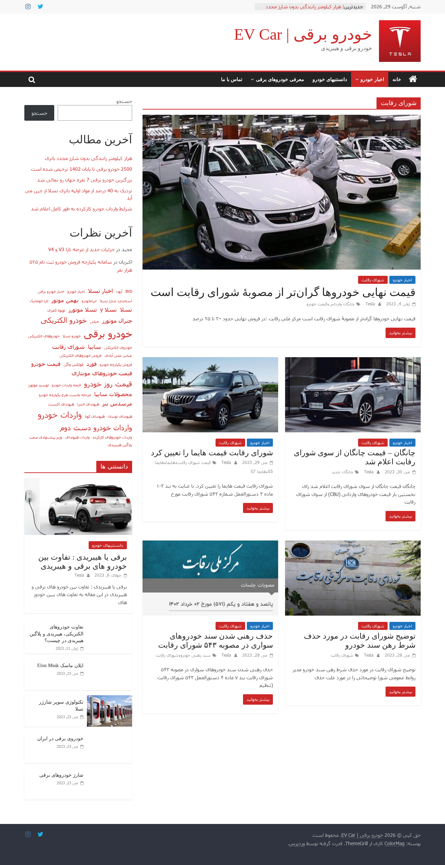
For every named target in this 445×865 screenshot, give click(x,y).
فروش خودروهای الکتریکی (80, 355)
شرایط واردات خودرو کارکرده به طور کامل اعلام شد (81, 208)
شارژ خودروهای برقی (61, 775)
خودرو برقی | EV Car (303, 34)
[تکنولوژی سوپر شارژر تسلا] (109, 699)
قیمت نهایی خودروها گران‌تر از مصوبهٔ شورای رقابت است (283, 292)
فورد (92, 363)
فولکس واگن (73, 364)
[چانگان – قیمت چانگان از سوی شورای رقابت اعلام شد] (353, 361)
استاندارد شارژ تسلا (116, 300)
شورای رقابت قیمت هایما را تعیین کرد (212, 452)
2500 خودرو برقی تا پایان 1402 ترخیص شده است (81, 169)
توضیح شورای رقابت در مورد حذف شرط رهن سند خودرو (359, 640)
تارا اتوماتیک (39, 300)
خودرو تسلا (72, 336)
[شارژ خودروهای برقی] (109, 772)
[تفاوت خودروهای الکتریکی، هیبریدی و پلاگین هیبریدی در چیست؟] (109, 624)
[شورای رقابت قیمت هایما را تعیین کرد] (210, 361)
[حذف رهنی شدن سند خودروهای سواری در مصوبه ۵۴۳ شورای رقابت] (210, 545)
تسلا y (108, 309)
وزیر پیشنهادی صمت (45, 437)
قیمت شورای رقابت (194, 462)
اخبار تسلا (100, 290)
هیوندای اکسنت (61, 404)
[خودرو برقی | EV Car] (413, 79)
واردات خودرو (60, 414)
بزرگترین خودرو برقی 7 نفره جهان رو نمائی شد (84, 180)
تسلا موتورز (82, 309)
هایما (170, 462)
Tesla (369, 303)
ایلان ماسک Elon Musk (60, 665)
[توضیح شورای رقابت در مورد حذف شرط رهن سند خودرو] (353, 545)
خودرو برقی (108, 333)
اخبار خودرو (372, 79)
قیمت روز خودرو (108, 383)
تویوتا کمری (56, 310)
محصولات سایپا (113, 393)
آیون (119, 291)
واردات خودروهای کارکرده (112, 437)
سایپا (94, 346)
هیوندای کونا (95, 416)
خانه (397, 79)
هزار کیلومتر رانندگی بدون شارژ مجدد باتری (88, 158)
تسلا (126, 309)
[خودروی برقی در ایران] (109, 735)
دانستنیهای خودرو (330, 79)
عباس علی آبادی (118, 355)
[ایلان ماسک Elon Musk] (109, 662)
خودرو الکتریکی (64, 319)
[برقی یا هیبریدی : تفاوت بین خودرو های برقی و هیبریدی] (78, 482)
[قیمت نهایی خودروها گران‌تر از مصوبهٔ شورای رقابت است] (282, 119)
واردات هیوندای (77, 437)
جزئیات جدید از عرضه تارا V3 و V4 (81, 249)
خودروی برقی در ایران (60, 738)
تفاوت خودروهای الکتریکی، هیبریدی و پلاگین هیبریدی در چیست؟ (56, 633)
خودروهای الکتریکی (43, 336)
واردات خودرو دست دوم (96, 427)
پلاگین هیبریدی (120, 444)
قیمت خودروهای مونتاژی (102, 372)
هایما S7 (258, 471)
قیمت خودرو (317, 303)
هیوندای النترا (88, 404)
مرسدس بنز (117, 403)
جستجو (124, 101)
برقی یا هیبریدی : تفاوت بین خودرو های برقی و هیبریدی (82, 561)
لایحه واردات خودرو (66, 385)
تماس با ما (231, 79)
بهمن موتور (65, 299)
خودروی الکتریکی (118, 347)
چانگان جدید (342, 471)
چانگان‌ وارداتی (342, 303)
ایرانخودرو (89, 300)
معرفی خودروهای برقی (280, 79)
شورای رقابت (373, 279)
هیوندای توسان (120, 416)
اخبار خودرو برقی (51, 291)
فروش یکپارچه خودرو (116, 364)
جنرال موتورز (117, 320)
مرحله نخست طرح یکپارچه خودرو (65, 394)
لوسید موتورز (38, 385)
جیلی (94, 321)
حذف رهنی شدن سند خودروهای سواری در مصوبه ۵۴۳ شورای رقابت (215, 640)
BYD (129, 291)
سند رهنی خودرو (195, 654)
